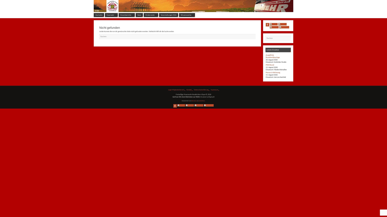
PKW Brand (270, 65)
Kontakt (189, 90)
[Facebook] (267, 24)
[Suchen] (253, 36)
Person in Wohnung (273, 73)
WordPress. (201, 101)
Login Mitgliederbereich (176, 90)
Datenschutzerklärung (201, 90)
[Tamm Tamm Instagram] (284, 27)
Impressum (214, 90)
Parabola (194, 101)
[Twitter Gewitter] (274, 24)
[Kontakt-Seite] (282, 24)
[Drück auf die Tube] (274, 27)
